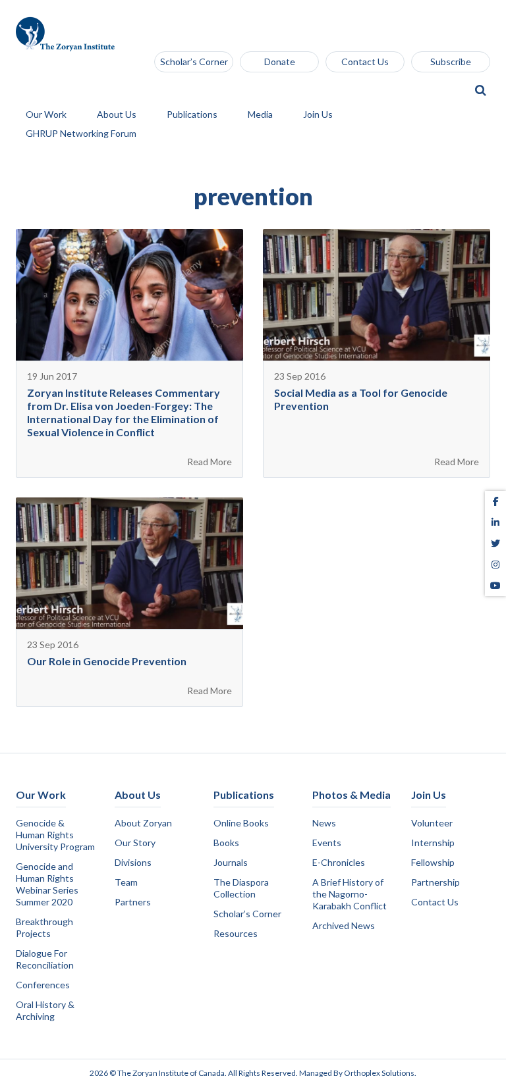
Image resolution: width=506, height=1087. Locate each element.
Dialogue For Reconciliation (45, 959)
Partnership (435, 882)
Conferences (43, 984)
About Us (117, 115)
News (324, 822)
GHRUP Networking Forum (82, 134)
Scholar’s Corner (194, 61)
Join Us (319, 115)
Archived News (343, 925)
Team (126, 882)
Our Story (135, 842)
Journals (230, 862)
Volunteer (432, 822)
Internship (433, 842)
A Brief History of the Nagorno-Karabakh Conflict (349, 893)
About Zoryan (143, 822)
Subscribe (450, 61)
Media (261, 115)
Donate (279, 61)
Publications (193, 115)
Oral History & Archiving (45, 1010)
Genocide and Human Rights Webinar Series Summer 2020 (47, 884)
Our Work (47, 115)
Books (226, 842)
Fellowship (433, 862)
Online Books (241, 822)
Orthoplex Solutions (379, 1073)
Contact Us (365, 61)
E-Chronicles (338, 862)
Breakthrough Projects (44, 927)
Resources (235, 933)
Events (326, 842)
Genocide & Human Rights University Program (55, 834)
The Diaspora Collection (241, 887)
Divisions (133, 862)
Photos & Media (351, 794)
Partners (133, 901)
